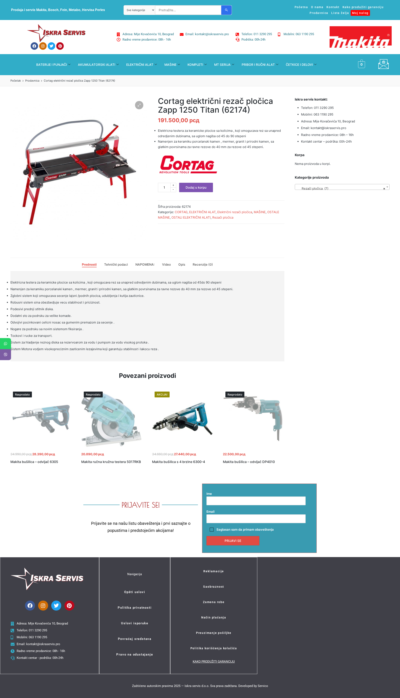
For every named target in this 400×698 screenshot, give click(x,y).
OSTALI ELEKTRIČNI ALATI (191, 217)
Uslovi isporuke (134, 623)
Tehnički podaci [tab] (116, 264)
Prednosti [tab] (89, 264)
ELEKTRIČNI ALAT (139, 65)
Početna (301, 7)
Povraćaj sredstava (134, 639)
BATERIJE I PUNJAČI (51, 65)
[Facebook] (34, 46)
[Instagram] (43, 46)
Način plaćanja (213, 617)
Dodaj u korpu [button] (182, 448)
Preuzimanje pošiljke (213, 633)
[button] (139, 105)
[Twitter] (51, 46)
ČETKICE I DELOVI (299, 65)
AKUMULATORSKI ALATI (96, 65)
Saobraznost (213, 586)
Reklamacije (213, 571)
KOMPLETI (195, 65)
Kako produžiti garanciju (363, 7)
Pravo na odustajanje (134, 654)
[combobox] (342, 187)
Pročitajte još (40, 448)
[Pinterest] (60, 46)
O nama (317, 7)
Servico (263, 686)
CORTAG (181, 212)
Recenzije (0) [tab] (203, 264)
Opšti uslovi (134, 592)
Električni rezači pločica (234, 212)
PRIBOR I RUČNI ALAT (258, 65)
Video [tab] (166, 264)
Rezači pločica (222, 217)
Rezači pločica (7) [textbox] (341, 188)
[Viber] (5, 354)
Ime (209, 494)
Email (210, 512)
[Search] (226, 10)
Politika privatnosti (134, 608)
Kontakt (333, 7)
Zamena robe (214, 602)
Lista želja (340, 13)
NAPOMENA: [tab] (145, 264)
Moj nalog (360, 13)
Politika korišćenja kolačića (213, 648)
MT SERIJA (222, 65)
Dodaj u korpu (196, 187)
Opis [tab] (181, 264)
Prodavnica (319, 13)
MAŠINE (170, 65)
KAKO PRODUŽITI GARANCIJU (214, 661)
